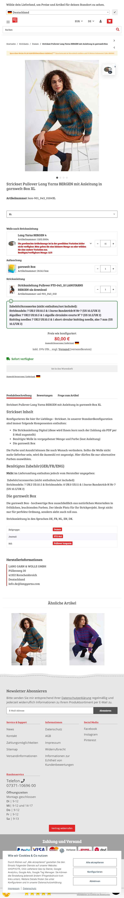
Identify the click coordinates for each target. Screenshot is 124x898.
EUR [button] (77, 21)
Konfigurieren (95, 871)
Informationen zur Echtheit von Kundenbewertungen (59, 760)
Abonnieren (105, 710)
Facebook (90, 729)
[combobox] (58, 12)
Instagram (91, 734)
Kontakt (11, 736)
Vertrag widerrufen (62, 828)
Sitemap (12, 749)
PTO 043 (58, 536)
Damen (57, 529)
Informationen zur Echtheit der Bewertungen (93, 894)
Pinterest (90, 740)
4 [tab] (67, 178)
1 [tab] (57, 178)
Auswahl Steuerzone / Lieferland (59, 343)
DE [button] (89, 21)
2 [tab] (60, 178)
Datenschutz (53, 729)
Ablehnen (95, 881)
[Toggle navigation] (8, 21)
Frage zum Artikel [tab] (68, 395)
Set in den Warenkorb (62, 368)
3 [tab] (64, 178)
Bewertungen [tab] (45, 395)
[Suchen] (117, 29)
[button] (100, 21)
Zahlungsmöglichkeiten (22, 743)
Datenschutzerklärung (76, 698)
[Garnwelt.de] (14, 20)
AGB (48, 736)
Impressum (53, 743)
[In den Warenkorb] (9, 58)
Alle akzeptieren (95, 862)
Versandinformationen (21, 756)
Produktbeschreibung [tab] (19, 395)
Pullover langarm (63, 543)
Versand (64, 349)
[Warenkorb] (111, 21)
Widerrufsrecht (55, 749)
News (10, 729)
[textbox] (57, 12)
